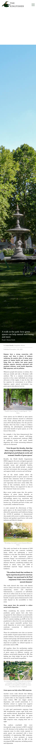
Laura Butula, (9, 345)
